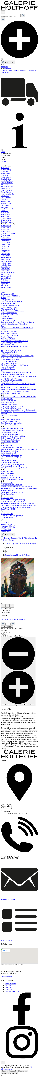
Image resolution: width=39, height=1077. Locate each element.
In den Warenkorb (7, 626)
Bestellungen (5, 72)
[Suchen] (22, 15)
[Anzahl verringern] (3, 623)
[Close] (1, 603)
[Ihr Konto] (1, 59)
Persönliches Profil (14, 70)
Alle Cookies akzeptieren (9, 1073)
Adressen (23, 70)
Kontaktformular (6, 940)
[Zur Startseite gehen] (19, 9)
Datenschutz (9, 987)
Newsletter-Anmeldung (12, 991)
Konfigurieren (23, 1071)
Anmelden (4, 67)
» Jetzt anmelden (6, 977)
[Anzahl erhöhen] (13, 623)
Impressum (8, 989)
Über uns (8, 985)
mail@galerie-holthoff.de (9, 899)
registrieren (7, 68)
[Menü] (3, 12)
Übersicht (4, 70)
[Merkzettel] (19, 57)
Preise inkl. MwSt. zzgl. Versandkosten (14, 619)
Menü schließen (9, 63)
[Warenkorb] (19, 110)
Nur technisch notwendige (9, 1071)
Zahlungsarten (31, 70)
